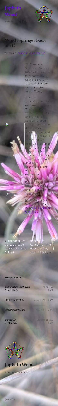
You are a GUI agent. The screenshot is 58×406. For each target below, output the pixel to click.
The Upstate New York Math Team (17, 288)
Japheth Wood (19, 365)
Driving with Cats (15, 310)
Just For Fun (37, 52)
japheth (22, 52)
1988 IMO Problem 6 (11, 321)
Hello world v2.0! (14, 300)
